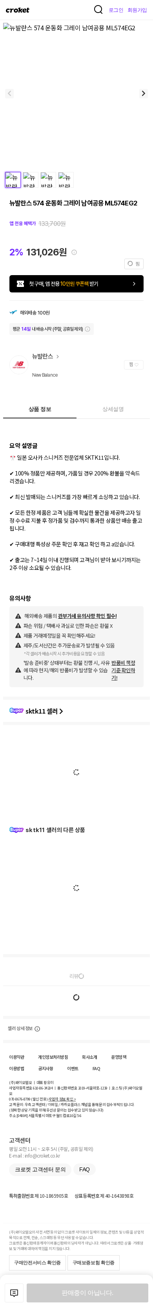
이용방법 (16, 1068)
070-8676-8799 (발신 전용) (28, 1099)
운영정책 (118, 1057)
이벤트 (72, 1068)
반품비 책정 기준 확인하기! (123, 670)
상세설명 (113, 409)
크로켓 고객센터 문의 (40, 1169)
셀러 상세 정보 (20, 1028)
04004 (22, 1115)
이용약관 (16, 1057)
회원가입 (137, 10)
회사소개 (89, 1057)
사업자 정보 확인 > (62, 1099)
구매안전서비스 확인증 (37, 1262)
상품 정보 (40, 409)
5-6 (79, 1115)
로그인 (116, 10)
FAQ (96, 1068)
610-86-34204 (43, 1088)
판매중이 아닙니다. (87, 1292)
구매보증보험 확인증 (94, 1262)
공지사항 (45, 1068)
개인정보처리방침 (53, 1057)
